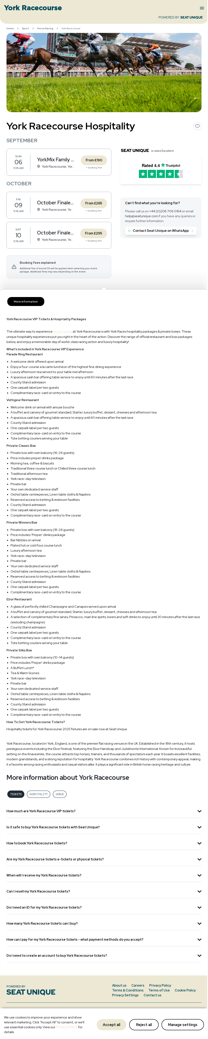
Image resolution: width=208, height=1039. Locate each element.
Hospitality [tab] (39, 794)
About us (119, 985)
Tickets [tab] (16, 794)
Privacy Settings (125, 995)
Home (10, 28)
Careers (137, 985)
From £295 (93, 233)
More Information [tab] (26, 301)
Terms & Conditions (128, 990)
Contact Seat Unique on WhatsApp (161, 231)
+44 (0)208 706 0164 (165, 211)
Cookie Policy (185, 990)
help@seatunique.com (141, 216)
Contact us (152, 995)
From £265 (93, 203)
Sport (25, 28)
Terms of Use (159, 990)
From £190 (94, 160)
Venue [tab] (60, 794)
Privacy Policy (67, 1027)
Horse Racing (45, 28)
